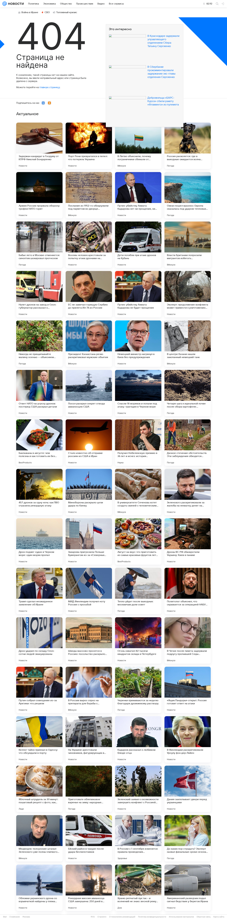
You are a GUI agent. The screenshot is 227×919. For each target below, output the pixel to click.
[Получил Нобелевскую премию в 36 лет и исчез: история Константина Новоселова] (138, 442)
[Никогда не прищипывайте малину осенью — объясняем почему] (39, 343)
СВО (47, 12)
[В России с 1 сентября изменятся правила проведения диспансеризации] (138, 838)
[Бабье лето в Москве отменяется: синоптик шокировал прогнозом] (39, 245)
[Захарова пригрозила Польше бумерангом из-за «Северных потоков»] (89, 541)
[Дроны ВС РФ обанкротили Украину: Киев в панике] (187, 541)
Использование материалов (181, 917)
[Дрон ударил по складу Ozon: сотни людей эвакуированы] (39, 640)
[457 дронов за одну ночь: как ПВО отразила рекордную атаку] (39, 492)
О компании (14, 917)
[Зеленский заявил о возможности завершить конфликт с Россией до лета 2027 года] (138, 789)
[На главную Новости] (15, 3)
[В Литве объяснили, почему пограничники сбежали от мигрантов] (138, 146)
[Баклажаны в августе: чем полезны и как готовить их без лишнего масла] (39, 442)
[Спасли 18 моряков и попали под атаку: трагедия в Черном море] (138, 393)
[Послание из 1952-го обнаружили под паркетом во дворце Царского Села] (89, 195)
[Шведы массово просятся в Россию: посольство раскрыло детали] (89, 640)
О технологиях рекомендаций (122, 917)
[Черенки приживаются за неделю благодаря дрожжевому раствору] (138, 690)
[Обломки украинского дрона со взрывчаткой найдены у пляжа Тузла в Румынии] (39, 888)
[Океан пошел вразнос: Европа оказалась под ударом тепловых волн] (187, 195)
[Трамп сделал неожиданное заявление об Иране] (39, 591)
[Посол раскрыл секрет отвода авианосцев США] (89, 393)
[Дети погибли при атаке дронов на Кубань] (138, 245)
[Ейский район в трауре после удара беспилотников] (89, 838)
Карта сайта (218, 917)
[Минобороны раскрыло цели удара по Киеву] (89, 492)
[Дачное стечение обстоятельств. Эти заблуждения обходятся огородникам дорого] (187, 442)
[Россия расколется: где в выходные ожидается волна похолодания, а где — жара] (187, 146)
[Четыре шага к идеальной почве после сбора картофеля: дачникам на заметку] (187, 393)
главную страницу (49, 87)
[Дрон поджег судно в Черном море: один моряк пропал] (39, 541)
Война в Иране (29, 12)
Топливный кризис (66, 12)
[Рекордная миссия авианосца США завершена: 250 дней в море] (89, 888)
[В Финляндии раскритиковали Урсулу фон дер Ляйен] (187, 739)
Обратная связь (204, 917)
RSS (93, 917)
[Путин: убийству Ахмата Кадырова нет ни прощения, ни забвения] (138, 195)
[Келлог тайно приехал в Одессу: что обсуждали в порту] (39, 739)
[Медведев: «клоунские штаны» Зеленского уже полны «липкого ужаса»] (39, 838)
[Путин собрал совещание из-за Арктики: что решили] (39, 690)
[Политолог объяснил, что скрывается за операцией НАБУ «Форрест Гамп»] (187, 591)
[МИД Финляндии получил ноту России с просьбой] (89, 591)
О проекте (101, 917)
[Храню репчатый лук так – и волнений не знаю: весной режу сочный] (138, 888)
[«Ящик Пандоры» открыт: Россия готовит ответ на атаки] (187, 690)
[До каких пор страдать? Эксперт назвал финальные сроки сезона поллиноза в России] (187, 838)
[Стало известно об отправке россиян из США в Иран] (89, 442)
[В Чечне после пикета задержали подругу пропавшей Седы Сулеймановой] (187, 640)
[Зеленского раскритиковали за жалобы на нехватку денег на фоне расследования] (187, 492)
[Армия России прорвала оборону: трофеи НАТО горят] (39, 195)
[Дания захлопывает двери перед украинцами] (187, 789)
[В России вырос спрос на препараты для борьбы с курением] (89, 690)
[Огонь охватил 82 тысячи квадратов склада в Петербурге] (138, 640)
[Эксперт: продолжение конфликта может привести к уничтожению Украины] (187, 294)
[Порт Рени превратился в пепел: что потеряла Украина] (89, 146)
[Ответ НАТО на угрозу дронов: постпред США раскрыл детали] (39, 393)
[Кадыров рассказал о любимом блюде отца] (138, 739)
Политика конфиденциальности (152, 917)
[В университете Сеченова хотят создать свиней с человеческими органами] (138, 492)
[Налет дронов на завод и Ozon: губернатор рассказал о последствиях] (39, 294)
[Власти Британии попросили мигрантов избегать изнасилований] (187, 245)
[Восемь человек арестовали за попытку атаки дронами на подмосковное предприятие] (89, 245)
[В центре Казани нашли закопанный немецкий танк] (187, 343)
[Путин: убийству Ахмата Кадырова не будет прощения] (138, 294)
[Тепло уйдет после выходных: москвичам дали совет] (138, 591)
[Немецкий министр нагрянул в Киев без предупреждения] (138, 343)
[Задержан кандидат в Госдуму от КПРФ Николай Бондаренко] (39, 146)
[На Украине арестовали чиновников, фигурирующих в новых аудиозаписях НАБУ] (89, 739)
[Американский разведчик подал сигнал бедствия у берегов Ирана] (187, 888)
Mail (5, 917)
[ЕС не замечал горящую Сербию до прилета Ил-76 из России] (89, 294)
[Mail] (4, 3)
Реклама (26, 917)
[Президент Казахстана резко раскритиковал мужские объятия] (89, 343)
